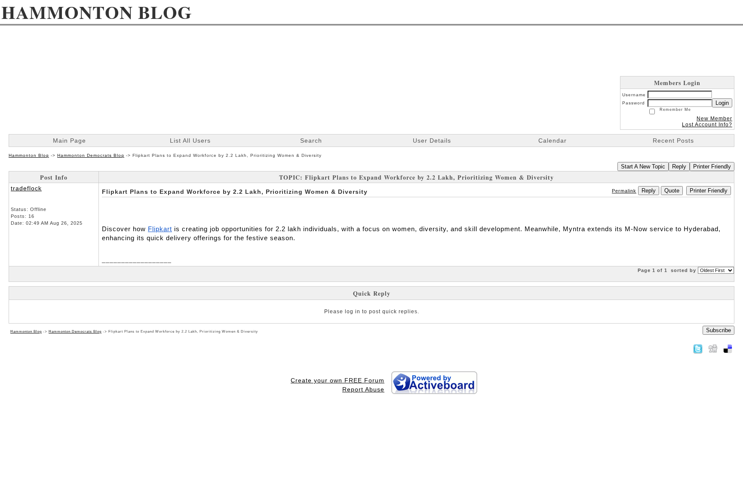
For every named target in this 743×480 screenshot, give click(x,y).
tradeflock (26, 188)
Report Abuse (363, 389)
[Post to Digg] (712, 348)
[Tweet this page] (698, 348)
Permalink (624, 190)
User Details (432, 140)
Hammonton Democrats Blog (90, 155)
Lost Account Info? (707, 125)
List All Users (190, 140)
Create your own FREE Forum (337, 380)
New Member (714, 119)
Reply (679, 166)
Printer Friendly (712, 166)
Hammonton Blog (29, 155)
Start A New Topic (643, 166)
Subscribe (718, 330)
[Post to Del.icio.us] (727, 348)
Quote (671, 190)
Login (722, 103)
